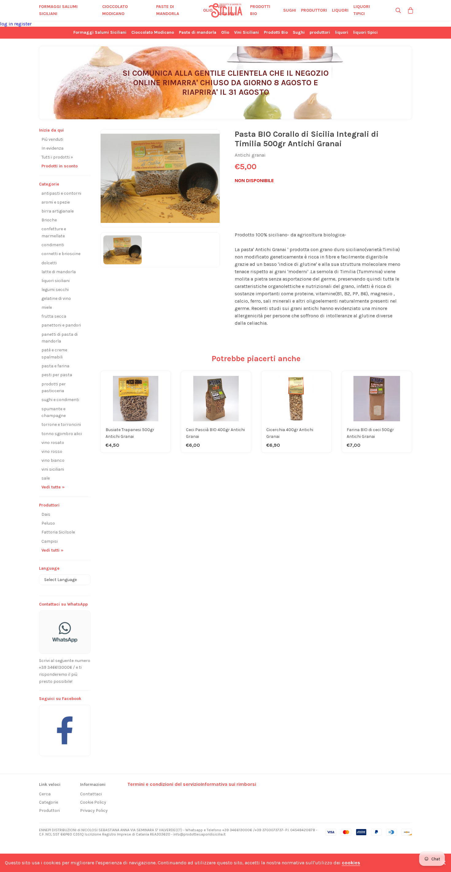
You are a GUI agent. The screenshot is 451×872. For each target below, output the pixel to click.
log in (7, 24)
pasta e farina (55, 366)
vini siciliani (52, 469)
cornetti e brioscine (60, 253)
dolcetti (49, 263)
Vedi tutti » (52, 550)
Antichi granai (250, 155)
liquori (340, 10)
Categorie (48, 802)
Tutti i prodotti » (57, 157)
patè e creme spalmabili (54, 353)
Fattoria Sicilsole (58, 532)
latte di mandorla (58, 271)
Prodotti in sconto (59, 166)
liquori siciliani (55, 280)
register (23, 24)
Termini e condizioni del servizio (164, 784)
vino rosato (52, 442)
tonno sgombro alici (61, 433)
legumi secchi (55, 289)
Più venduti (52, 139)
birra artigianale (57, 211)
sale (45, 478)
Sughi (289, 10)
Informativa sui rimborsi (228, 784)
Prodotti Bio (260, 10)
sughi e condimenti (60, 399)
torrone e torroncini (61, 424)
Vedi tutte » (53, 487)
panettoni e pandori (61, 325)
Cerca (45, 794)
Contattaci (91, 794)
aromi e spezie (55, 202)
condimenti (52, 244)
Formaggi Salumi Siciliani (58, 10)
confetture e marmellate (53, 232)
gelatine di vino (56, 298)
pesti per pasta (56, 374)
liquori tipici (361, 10)
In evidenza (52, 148)
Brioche (49, 220)
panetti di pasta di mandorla (59, 338)
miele (46, 307)
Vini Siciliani (227, 10)
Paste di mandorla (167, 10)
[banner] (65, 727)
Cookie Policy (93, 802)
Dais (45, 514)
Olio (208, 10)
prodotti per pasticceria (53, 387)
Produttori (49, 810)
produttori (314, 10)
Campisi (49, 541)
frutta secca (53, 316)
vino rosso (51, 451)
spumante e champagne (53, 412)
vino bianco (52, 460)
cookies (351, 863)
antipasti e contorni (61, 193)
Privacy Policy (94, 810)
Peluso (48, 523)
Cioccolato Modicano (115, 10)
